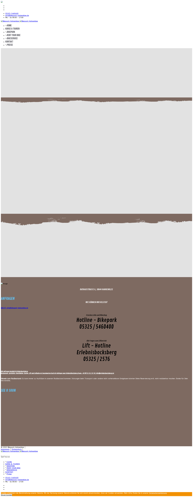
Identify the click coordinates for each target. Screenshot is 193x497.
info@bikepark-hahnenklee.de (17, 15)
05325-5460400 (11, 13)
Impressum (5, 449)
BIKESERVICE (12, 38)
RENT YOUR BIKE (13, 35)
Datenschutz (17, 449)
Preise (10, 44)
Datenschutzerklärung (158, 493)
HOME (9, 25)
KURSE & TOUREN (12, 28)
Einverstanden (6, 495)
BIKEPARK (11, 32)
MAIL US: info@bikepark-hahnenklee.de (14, 308)
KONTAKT (9, 41)
